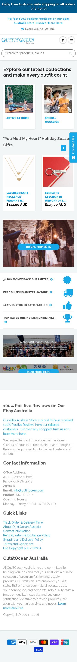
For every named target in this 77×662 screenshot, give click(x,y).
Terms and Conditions (18, 544)
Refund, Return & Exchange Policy (26, 535)
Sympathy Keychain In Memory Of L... (55, 196)
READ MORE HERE (38, 372)
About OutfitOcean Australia (22, 526)
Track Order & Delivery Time (23, 522)
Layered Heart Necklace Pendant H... (17, 196)
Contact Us (73, 146)
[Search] (70, 53)
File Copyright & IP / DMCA (22, 548)
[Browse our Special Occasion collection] (58, 98)
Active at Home (17, 118)
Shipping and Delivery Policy (23, 539)
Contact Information (16, 531)
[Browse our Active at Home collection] (19, 98)
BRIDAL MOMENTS (38, 246)
